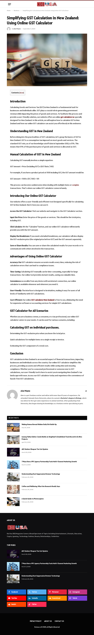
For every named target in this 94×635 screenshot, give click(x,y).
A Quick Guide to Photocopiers (33, 499)
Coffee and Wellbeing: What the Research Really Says (41, 486)
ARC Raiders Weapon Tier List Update (35, 449)
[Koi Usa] (47, 4)
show (21, 93)
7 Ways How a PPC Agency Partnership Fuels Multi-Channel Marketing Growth (49, 462)
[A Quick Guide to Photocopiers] (13, 501)
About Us (48, 621)
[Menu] (9, 4)
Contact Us (59, 621)
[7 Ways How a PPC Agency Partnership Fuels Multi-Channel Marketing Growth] (13, 464)
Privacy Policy (35, 621)
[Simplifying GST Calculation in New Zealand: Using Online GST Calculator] (47, 60)
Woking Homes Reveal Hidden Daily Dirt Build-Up (39, 424)
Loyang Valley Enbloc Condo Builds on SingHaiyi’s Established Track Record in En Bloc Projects (52, 438)
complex (75, 185)
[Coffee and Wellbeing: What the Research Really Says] (13, 489)
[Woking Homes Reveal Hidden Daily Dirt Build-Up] (13, 427)
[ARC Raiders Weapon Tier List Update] (13, 452)
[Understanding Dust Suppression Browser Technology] (13, 477)
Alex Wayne (17, 29)
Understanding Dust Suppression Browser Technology (41, 474)
